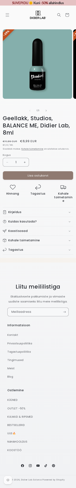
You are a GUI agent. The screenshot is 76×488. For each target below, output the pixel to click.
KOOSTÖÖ (14, 450)
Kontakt (12, 335)
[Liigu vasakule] (30, 111)
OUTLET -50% (16, 408)
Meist (11, 368)
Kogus (7, 155)
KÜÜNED (12, 400)
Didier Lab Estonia (31, 479)
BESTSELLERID (16, 425)
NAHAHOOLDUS (17, 442)
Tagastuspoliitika (19, 352)
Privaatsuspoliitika (19, 343)
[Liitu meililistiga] (64, 312)
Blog (10, 377)
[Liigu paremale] (46, 111)
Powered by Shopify (53, 479)
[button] (7, 15)
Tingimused (15, 360)
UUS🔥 (11, 433)
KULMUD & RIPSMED (20, 417)
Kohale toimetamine (32, 149)
